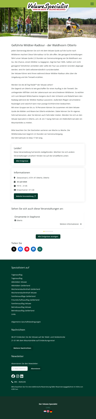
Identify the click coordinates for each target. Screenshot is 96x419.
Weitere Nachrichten (22, 348)
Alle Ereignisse (22, 161)
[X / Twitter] (13, 249)
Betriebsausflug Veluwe (21, 307)
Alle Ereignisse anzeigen (48, 236)
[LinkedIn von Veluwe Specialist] (21, 376)
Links (13, 314)
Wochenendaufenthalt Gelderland (25, 289)
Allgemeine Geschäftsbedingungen (26, 322)
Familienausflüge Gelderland (23, 296)
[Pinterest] (26, 249)
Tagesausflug (16, 275)
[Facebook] (20, 249)
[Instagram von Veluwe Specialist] (17, 376)
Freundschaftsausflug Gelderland (25, 300)
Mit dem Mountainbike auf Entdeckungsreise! (35, 340)
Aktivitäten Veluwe (19, 282)
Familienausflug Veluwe (21, 303)
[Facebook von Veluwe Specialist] (13, 376)
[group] (48, 220)
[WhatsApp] (39, 249)
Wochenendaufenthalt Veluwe (24, 292)
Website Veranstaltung (25, 196)
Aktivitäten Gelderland (20, 285)
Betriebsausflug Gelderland (22, 310)
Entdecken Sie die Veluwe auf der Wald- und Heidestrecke (40, 337)
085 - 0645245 (47, 385)
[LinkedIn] (33, 249)
